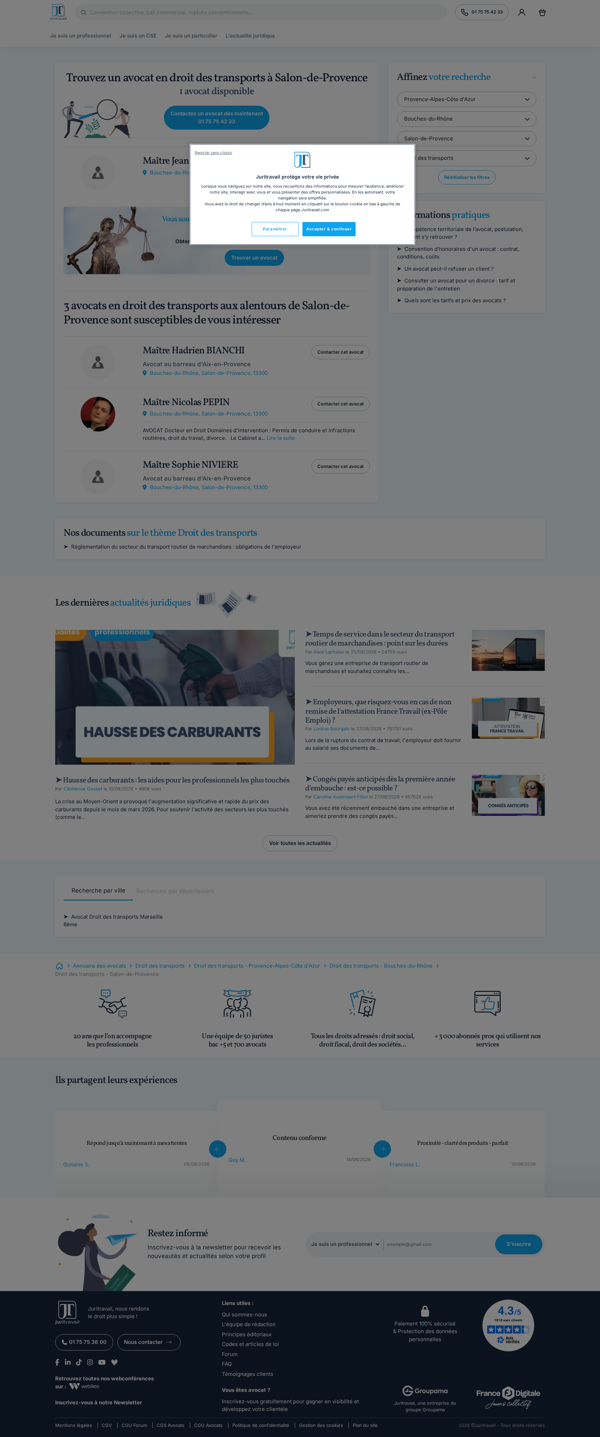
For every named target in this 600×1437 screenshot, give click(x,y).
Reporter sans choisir (213, 152)
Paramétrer (275, 229)
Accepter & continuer (329, 229)
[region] (302, 194)
